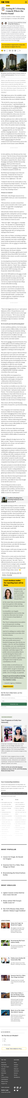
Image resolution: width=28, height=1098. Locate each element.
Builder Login (4, 1090)
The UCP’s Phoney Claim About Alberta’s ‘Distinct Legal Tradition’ (14, 910)
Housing (9, 575)
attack (3, 214)
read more (11, 501)
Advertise (3, 1073)
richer (15, 243)
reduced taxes (9, 139)
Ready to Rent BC (20, 106)
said (9, 206)
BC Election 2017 (14, 573)
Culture (16, 1066)
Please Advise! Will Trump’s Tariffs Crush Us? (12, 902)
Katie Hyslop (23, 22)
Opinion (16, 1073)
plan (20, 274)
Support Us (4, 1083)
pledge (10, 342)
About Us (3, 1062)
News (8, 5)
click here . (3, 92)
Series (15, 1075)
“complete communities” (10, 368)
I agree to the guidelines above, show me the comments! (14, 793)
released (5, 130)
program (3, 164)
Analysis (16, 1064)
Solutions (16, 1071)
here (18, 40)
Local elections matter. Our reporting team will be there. (13, 582)
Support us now (8, 686)
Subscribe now (14, 704)
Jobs (2, 1075)
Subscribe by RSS (5, 1092)
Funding (3, 1071)
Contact (3, 1069)
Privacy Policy (4, 1077)
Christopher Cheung (13, 22)
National (16, 1069)
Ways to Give (4, 1081)
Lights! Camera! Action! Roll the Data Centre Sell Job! (13, 894)
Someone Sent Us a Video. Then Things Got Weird (13, 866)
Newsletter (4, 1064)
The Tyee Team (5, 1066)
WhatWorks (17, 1077)
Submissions (4, 1079)
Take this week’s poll (14, 1049)
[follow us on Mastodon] (10, 51)
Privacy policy (3, 706)
